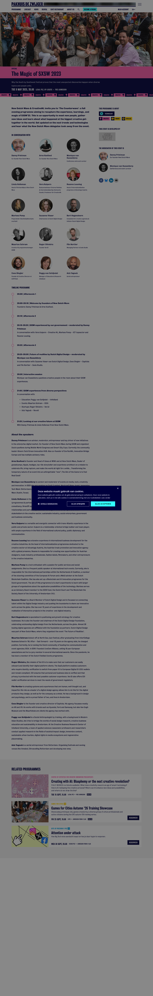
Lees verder (105, 497)
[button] (47, 504)
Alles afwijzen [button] (78, 504)
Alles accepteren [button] (103, 504)
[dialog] (76, 498)
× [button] (118, 488)
